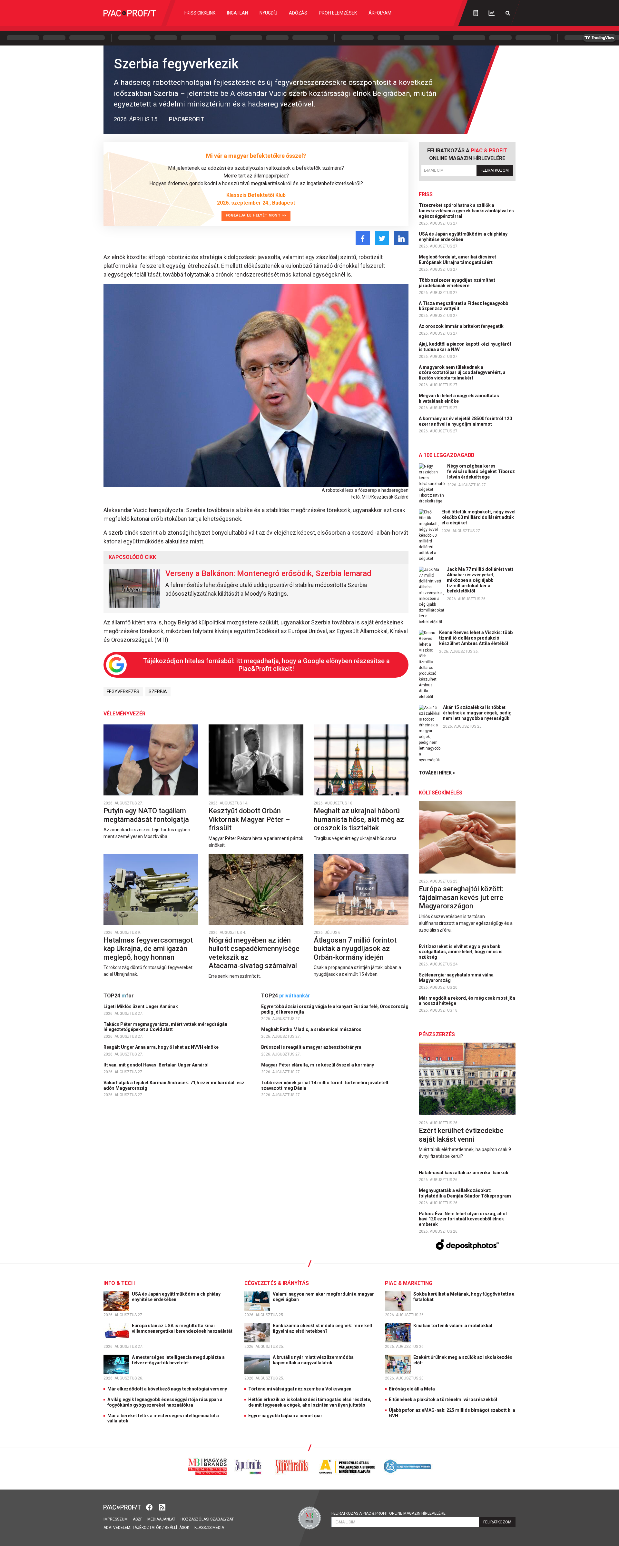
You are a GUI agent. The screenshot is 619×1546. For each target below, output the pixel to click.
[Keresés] (508, 13)
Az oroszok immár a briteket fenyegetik (462, 326)
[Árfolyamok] (491, 13)
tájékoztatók (146, 1527)
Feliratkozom (495, 170)
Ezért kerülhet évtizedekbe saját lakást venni (461, 1135)
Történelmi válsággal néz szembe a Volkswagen (299, 1388)
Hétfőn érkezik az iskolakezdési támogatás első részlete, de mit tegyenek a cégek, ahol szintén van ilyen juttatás (309, 1402)
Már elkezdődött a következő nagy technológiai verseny (167, 1388)
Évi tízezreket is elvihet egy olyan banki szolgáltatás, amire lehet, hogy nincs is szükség (461, 952)
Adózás (298, 12)
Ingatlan (237, 12)
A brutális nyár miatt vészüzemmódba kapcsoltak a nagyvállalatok (313, 1360)
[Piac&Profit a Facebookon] (150, 1506)
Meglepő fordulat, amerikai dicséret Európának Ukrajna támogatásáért (457, 259)
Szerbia (158, 691)
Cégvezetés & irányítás (276, 1283)
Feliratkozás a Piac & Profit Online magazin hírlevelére (388, 1513)
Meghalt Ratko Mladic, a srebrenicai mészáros (311, 1029)
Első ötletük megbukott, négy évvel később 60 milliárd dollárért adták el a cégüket (478, 517)
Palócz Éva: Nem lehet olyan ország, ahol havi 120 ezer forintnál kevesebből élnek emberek (463, 1219)
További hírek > (437, 772)
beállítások (177, 1527)
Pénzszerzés (437, 1034)
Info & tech (119, 1283)
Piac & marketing (408, 1283)
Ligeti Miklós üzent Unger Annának (141, 1006)
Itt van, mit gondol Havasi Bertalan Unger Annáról (156, 1064)
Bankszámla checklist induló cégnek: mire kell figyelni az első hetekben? (322, 1328)
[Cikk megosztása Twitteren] (382, 238)
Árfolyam (379, 12)
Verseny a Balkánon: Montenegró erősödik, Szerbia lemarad (268, 573)
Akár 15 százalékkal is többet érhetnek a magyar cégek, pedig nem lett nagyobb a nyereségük (477, 713)
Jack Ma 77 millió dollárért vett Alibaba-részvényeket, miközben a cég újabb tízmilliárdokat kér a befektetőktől (480, 580)
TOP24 (118, 996)
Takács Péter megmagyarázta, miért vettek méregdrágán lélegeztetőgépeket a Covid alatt (165, 1027)
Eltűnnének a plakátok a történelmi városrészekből (443, 1399)
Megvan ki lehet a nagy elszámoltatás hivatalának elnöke (459, 398)
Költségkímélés (440, 793)
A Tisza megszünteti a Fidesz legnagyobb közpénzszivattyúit (463, 306)
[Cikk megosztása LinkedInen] (401, 238)
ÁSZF (137, 1519)
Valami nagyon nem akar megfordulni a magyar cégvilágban (323, 1296)
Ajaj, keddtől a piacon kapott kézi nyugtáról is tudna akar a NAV (465, 346)
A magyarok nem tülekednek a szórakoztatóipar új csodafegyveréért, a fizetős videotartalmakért (462, 373)
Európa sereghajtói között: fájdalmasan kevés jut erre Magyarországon (461, 897)
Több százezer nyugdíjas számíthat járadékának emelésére (457, 283)
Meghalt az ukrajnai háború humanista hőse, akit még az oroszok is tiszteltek (359, 819)
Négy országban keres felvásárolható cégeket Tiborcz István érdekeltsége (481, 471)
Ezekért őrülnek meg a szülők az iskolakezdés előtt (462, 1360)
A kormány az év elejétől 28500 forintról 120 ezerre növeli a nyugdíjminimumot (465, 421)
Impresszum (115, 1519)
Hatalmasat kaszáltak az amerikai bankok (464, 1172)
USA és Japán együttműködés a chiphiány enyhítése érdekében (463, 236)
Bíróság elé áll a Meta (412, 1388)
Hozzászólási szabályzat (207, 1519)
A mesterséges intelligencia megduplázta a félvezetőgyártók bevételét (178, 1360)
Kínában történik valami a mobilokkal (453, 1325)
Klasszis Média (209, 1527)
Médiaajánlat (161, 1519)
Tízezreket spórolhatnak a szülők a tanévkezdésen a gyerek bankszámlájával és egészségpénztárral (466, 211)
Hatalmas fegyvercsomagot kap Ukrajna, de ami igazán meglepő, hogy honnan (148, 948)
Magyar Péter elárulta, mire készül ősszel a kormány (318, 1064)
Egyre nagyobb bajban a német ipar (285, 1415)
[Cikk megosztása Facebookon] (363, 238)
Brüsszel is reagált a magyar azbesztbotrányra (311, 1047)
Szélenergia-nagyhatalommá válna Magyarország (456, 977)
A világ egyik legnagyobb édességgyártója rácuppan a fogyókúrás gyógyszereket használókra (164, 1402)
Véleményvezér (124, 714)
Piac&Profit (186, 119)
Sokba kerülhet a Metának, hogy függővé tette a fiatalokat (464, 1296)
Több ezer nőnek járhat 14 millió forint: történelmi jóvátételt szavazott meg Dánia (324, 1085)
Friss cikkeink (199, 12)
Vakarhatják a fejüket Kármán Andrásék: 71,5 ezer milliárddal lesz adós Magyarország (173, 1085)
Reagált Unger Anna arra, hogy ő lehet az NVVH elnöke (161, 1047)
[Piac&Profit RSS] (162, 1506)
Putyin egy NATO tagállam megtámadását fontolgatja (147, 815)
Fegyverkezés (123, 691)
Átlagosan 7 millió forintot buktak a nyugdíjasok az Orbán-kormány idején (355, 948)
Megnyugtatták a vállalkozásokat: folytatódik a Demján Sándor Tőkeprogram (465, 1193)
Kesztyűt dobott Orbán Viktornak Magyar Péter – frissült (249, 819)
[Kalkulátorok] (475, 13)
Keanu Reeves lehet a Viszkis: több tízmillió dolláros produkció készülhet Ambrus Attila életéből (476, 638)
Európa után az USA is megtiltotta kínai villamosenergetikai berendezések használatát (182, 1328)
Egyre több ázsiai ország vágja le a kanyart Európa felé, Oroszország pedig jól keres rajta (334, 1009)
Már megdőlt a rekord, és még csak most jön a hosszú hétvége (467, 1000)
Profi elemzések (338, 12)
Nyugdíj (268, 12)
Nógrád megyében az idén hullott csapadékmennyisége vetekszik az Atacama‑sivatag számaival (254, 953)
